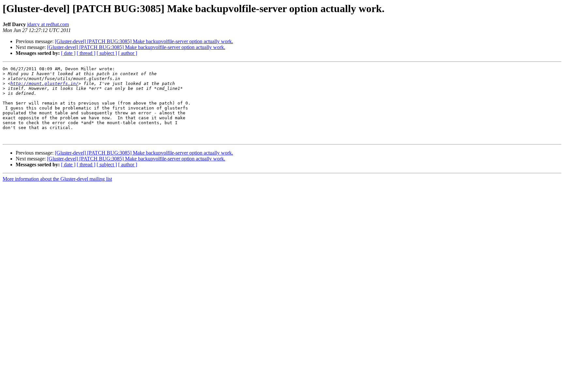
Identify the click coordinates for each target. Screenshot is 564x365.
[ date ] (68, 53)
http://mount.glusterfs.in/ (44, 83)
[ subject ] (107, 53)
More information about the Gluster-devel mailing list (57, 179)
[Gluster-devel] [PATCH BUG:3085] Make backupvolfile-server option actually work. (144, 41)
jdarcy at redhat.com (48, 24)
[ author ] (127, 53)
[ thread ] (86, 53)
